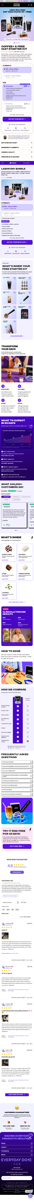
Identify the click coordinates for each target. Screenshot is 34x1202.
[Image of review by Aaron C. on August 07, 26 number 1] (5, 1062)
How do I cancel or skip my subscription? (12, 794)
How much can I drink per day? (9, 785)
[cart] (31, 5)
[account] (29, 5)
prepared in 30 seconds (10, 156)
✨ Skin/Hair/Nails (16, 499)
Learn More (5, 559)
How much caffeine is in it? (8, 771)
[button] (14, 42)
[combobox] (26, 917)
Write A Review (17, 872)
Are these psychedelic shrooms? (10, 781)
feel (12, 909)
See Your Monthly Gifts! (16, 336)
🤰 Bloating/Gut (6, 496)
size (3, 909)
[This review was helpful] (27, 960)
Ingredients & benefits (10, 147)
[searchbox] (9, 902)
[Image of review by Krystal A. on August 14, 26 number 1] (5, 1018)
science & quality (8, 152)
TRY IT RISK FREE (16, 846)
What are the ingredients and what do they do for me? (15, 766)
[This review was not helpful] (30, 1088)
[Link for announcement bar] (17, 1)
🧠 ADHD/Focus (15, 496)
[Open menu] (2, 5)
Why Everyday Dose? (9, 142)
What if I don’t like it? (7, 789)
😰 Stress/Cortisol (26, 496)
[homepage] (17, 5)
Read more (11, 949)
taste (8, 909)
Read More (5, 520)
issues (17, 909)
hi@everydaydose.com (17, 1169)
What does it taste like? (7, 762)
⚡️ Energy (5, 499)
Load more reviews (16, 1094)
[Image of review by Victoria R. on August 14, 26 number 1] (5, 935)
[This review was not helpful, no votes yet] (30, 960)
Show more (5, 913)
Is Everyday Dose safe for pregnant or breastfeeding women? (15, 775)
